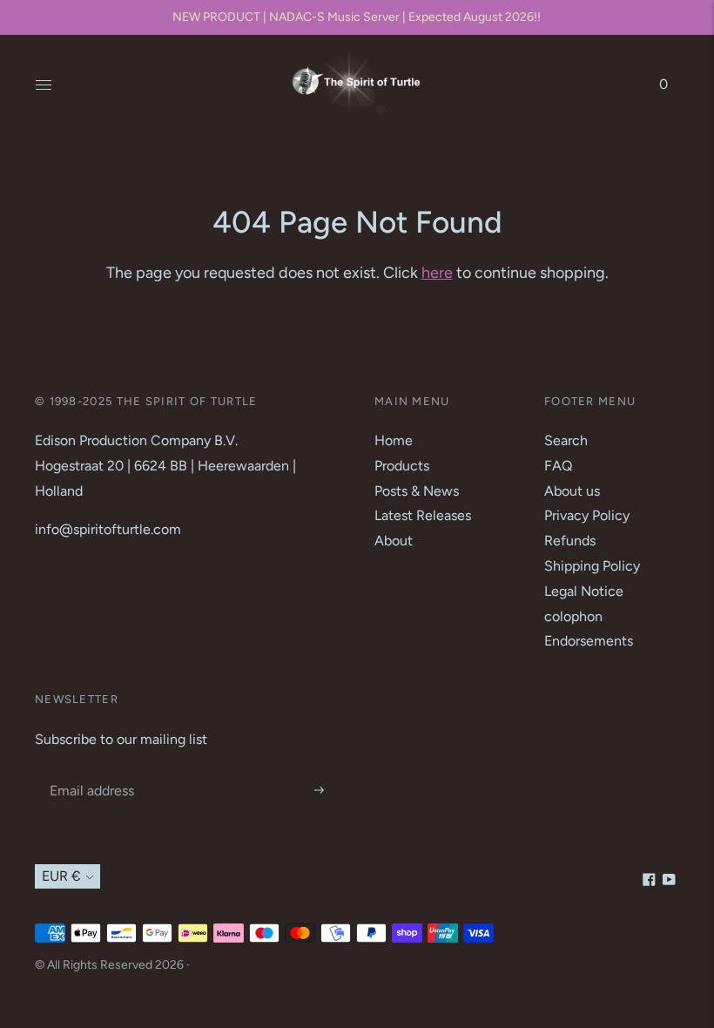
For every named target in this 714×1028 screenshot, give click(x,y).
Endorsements (588, 640)
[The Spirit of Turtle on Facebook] (649, 881)
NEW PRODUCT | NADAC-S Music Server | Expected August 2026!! (356, 17)
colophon (573, 616)
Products (401, 465)
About (393, 540)
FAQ (558, 465)
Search (566, 440)
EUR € (61, 876)
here (437, 272)
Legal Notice (583, 591)
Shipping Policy (592, 566)
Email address (89, 770)
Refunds (570, 540)
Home (393, 440)
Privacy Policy (587, 515)
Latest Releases (422, 515)
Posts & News (416, 491)
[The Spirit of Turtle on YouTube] (669, 881)
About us (572, 491)
